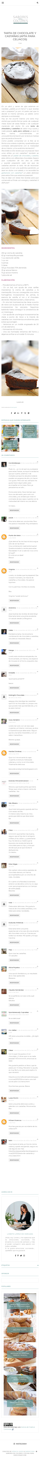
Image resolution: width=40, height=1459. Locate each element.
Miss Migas (13, 864)
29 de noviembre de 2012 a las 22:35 (25, 830)
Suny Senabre (14, 720)
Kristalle (12, 673)
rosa (10, 903)
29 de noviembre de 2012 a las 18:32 (26, 630)
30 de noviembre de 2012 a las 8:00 (25, 902)
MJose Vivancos (15, 1120)
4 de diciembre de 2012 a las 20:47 (26, 1050)
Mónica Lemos (17, 1451)
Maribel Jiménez (15, 751)
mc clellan (13, 1030)
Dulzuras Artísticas (16, 923)
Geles (11, 630)
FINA (11, 830)
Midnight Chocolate (16, 695)
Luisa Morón (13, 1098)
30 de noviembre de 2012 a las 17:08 (25, 950)
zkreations (29, 1451)
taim (10, 1140)
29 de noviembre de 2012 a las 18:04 (26, 518)
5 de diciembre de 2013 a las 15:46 (24, 1140)
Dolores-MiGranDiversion (19, 781)
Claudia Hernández (16, 990)
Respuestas (38, 462)
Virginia (12, 569)
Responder (14, 510)
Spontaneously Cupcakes (19, 1012)
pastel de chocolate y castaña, (26, 156)
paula (11, 518)
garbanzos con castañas (11, 173)
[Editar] (13, 1429)
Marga (11, 650)
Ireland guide (14, 407)
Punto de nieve (15, 535)
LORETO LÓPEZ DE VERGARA (20, 1234)
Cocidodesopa (14, 463)
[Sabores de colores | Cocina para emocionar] (20, 20)
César (11, 1050)
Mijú (10, 950)
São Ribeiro (13, 803)
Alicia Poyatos (14, 967)
